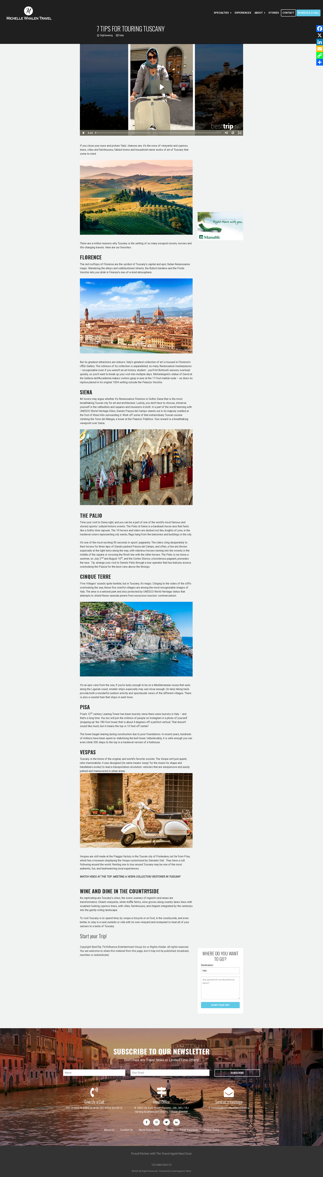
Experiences (243, 12)
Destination (207, 965)
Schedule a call (308, 12)
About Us (109, 1129)
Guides (169, 1129)
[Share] (319, 62)
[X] (319, 35)
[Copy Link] (319, 55)
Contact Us (126, 1129)
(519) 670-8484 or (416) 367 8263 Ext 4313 (96, 1107)
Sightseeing (106, 35)
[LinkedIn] (319, 42)
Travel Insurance (189, 1129)
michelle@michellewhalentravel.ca (230, 1107)
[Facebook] (319, 28)
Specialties (221, 12)
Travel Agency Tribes (181, 1171)
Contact (288, 12)
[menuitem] (222, 13)
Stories (273, 12)
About (259, 12)
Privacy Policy (211, 1129)
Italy (121, 35)
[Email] (319, 48)
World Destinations (149, 1129)
